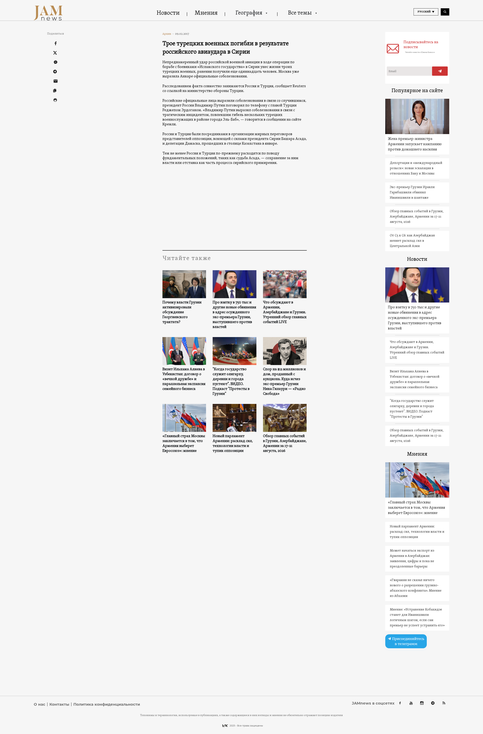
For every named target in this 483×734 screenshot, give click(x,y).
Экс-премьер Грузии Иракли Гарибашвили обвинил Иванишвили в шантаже (412, 192)
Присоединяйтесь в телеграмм (407, 641)
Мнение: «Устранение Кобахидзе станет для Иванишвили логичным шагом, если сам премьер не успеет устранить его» (417, 617)
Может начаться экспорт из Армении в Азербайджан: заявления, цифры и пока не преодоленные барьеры (412, 559)
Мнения (206, 13)
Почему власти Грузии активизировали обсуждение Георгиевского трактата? (182, 312)
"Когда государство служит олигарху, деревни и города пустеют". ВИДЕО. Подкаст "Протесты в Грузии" (231, 381)
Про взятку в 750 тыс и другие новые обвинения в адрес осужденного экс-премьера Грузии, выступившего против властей (234, 315)
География (248, 13)
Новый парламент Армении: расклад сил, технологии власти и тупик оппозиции (233, 443)
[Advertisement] (234, 212)
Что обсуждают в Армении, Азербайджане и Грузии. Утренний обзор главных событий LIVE (285, 312)
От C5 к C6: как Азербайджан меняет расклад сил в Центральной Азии (412, 240)
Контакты (59, 704)
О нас (39, 704)
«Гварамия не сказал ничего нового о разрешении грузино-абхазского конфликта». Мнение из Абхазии (415, 588)
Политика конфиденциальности (106, 704)
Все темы (300, 13)
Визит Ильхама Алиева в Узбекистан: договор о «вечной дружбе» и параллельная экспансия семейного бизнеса (183, 379)
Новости (168, 13)
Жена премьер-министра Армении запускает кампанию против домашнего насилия (415, 144)
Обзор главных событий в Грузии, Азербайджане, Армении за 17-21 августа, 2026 (285, 443)
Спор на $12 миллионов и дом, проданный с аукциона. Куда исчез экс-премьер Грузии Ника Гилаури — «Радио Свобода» (284, 381)
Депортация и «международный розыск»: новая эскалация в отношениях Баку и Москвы (416, 168)
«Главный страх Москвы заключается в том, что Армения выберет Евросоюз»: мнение (183, 443)
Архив (168, 34)
